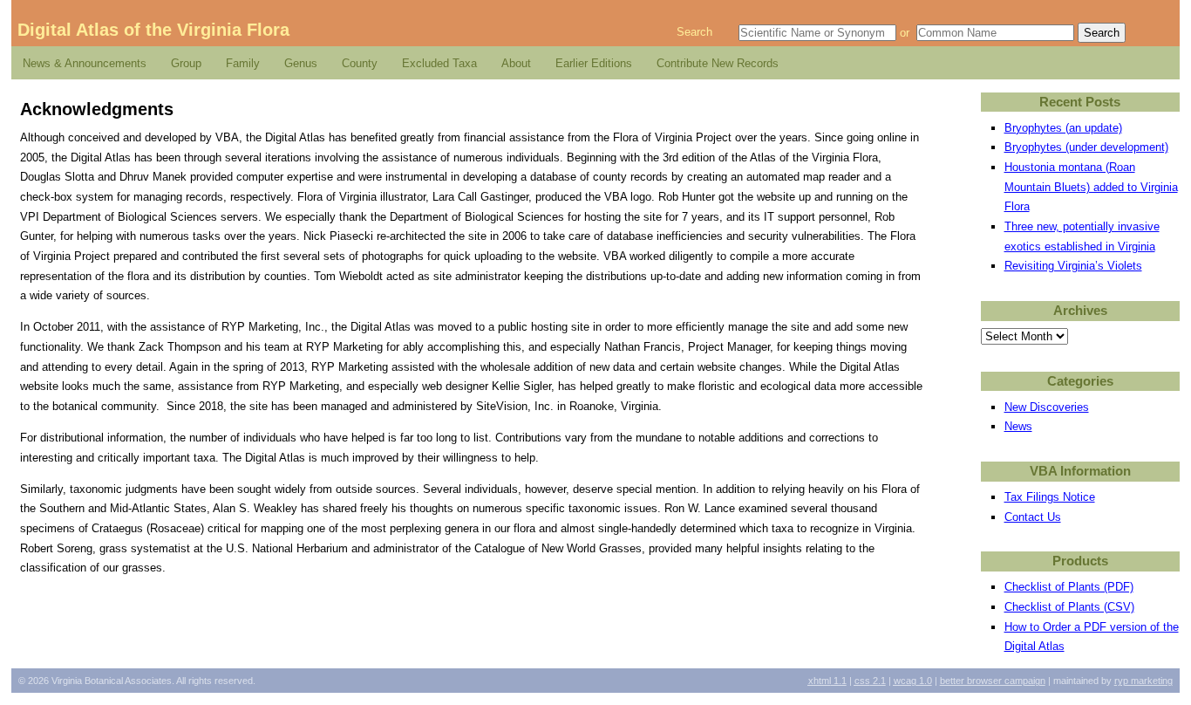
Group (186, 63)
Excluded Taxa (439, 63)
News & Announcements (84, 63)
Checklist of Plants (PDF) (1068, 586)
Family (243, 63)
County (360, 63)
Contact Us (1032, 517)
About (516, 63)
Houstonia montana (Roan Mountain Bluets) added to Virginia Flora (1091, 187)
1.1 (827, 680)
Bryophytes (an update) (1063, 127)
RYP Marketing (1143, 680)
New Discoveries (1046, 407)
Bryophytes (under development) (1086, 147)
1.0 (913, 680)
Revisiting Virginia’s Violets (1073, 265)
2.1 (870, 680)
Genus (300, 63)
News (1018, 426)
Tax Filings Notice (1049, 496)
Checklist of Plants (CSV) (1069, 606)
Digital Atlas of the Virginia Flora (153, 29)
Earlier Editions (593, 63)
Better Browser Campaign (992, 680)
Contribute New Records (718, 63)
